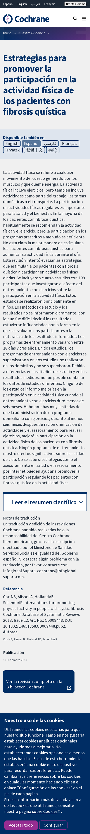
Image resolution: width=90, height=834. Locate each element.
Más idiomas (78, 4)
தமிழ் (52, 150)
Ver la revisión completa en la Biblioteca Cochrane (34, 684)
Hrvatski (13, 150)
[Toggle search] (75, 18)
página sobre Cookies (38, 811)
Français (49, 4)
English (22, 4)
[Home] (27, 19)
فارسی (35, 4)
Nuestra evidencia (31, 33)
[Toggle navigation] (84, 18)
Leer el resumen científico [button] (44, 502)
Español (8, 4)
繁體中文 (34, 150)
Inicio (7, 33)
